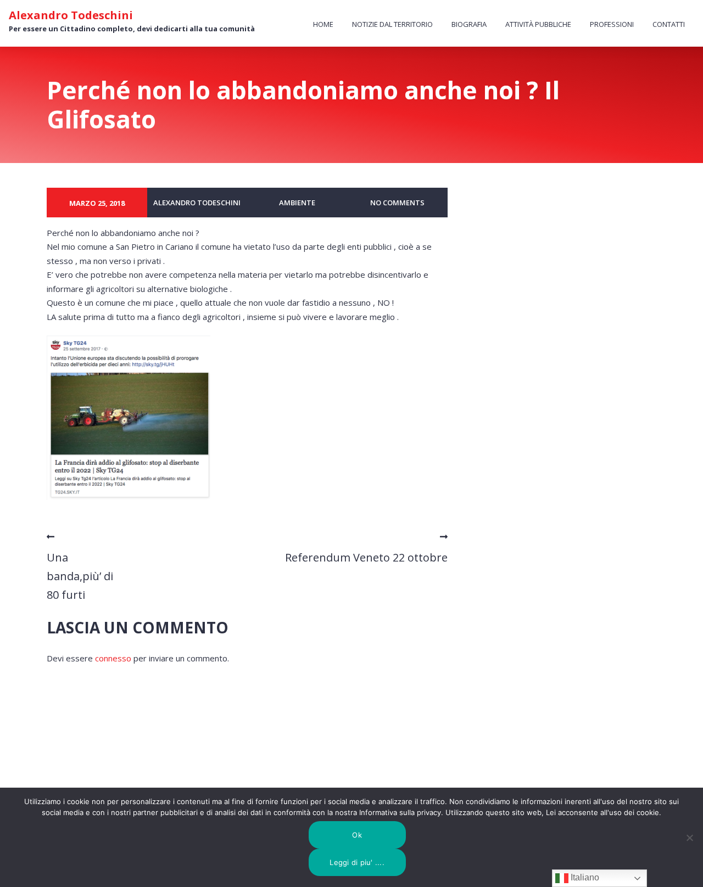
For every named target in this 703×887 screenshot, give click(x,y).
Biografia (469, 24)
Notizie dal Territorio (392, 24)
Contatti (668, 24)
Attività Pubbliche (538, 24)
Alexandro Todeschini (71, 15)
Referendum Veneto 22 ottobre (366, 557)
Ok (357, 834)
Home (323, 24)
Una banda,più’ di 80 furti (80, 576)
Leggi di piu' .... (357, 862)
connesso (113, 658)
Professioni (612, 24)
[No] (689, 837)
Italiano (583, 877)
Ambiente (297, 202)
